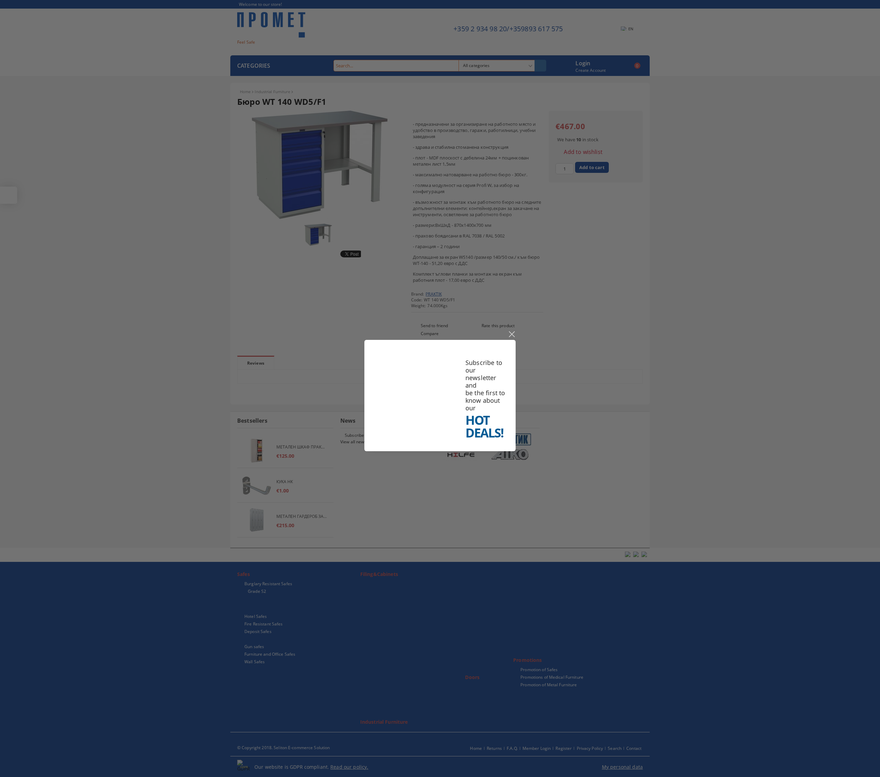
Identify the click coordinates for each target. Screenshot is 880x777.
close (511, 334)
